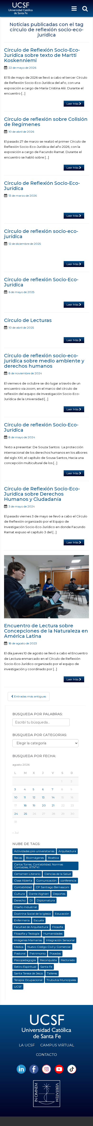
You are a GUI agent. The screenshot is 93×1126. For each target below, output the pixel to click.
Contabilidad (23, 887)
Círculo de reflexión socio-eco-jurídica (41, 233)
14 (53, 797)
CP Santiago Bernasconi (52, 887)
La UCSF (27, 1045)
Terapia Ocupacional (28, 980)
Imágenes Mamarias (28, 940)
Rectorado (68, 960)
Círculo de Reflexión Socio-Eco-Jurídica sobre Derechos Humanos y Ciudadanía (42, 494)
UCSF (18, 986)
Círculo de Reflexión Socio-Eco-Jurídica (42, 185)
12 (34, 797)
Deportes (59, 893)
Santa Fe (46, 966)
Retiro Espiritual (25, 966)
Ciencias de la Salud (57, 874)
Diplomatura (46, 900)
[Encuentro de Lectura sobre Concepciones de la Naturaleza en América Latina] (46, 586)
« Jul (15, 832)
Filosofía (57, 927)
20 (44, 805)
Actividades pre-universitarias (34, 851)
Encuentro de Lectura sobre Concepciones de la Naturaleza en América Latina (46, 631)
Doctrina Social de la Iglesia (32, 913)
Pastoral (20, 953)
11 (25, 797)
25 (25, 813)
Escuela (39, 920)
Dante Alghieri (39, 893)
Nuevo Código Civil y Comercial (49, 947)
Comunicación (46, 880)
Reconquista (48, 960)
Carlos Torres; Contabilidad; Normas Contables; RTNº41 (38, 866)
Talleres (52, 973)
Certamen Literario (27, 874)
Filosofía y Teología (26, 933)
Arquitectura (67, 851)
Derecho (20, 900)
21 (53, 805)
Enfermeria (22, 920)
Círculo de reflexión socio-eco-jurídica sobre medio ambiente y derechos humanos (44, 361)
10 (15, 797)
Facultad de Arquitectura (31, 927)
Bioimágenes (35, 857)
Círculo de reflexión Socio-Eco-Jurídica (41, 282)
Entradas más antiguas (29, 696)
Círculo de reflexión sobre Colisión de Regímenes (46, 121)
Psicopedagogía (25, 960)
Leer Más (73, 103)
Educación (62, 913)
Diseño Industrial (25, 907)
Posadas (55, 953)
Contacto (46, 1054)
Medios (18, 947)
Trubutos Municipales (61, 980)
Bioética (53, 857)
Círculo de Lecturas (28, 320)
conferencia (68, 880)
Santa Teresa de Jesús (28, 973)
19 (34, 805)
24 (16, 813)
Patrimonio (38, 953)
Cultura (19, 893)
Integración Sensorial (60, 940)
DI (31, 900)
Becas (18, 857)
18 (25, 805)
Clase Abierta (23, 880)
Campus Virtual (57, 1045)
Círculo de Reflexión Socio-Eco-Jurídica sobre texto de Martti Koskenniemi (42, 55)
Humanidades (52, 933)
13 (43, 797)
